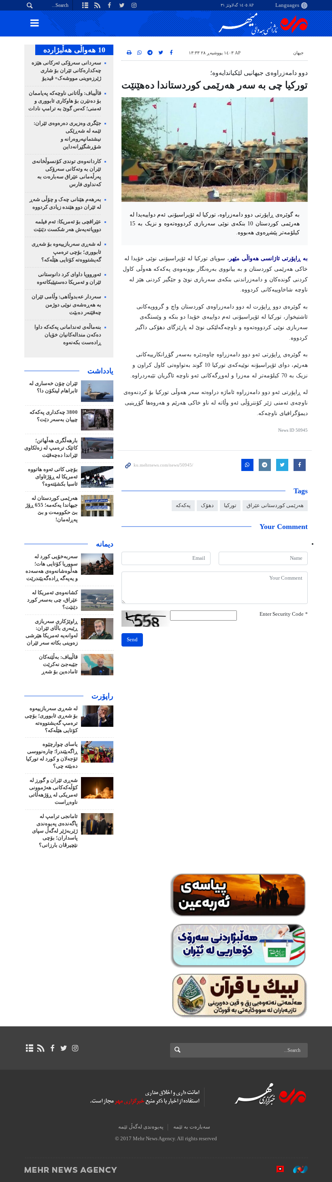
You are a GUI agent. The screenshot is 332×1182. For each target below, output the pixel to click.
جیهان (298, 52)
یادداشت (100, 371)
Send (132, 639)
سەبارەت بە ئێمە (191, 1127)
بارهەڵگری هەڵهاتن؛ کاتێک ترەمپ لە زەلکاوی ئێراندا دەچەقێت (51, 448)
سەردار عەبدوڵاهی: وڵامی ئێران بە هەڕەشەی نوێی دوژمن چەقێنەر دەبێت (66, 304)
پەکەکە (183, 505)
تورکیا (230, 505)
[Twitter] (64, 1048)
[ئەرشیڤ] (29, 1048)
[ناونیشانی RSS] (41, 1048)
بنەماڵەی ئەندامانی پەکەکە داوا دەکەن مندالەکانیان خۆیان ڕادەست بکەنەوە (67, 334)
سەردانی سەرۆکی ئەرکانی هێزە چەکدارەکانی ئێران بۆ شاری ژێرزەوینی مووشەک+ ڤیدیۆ (66, 70)
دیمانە (104, 544)
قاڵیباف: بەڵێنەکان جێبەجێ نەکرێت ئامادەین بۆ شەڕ (58, 664)
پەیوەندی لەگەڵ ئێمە (141, 1127)
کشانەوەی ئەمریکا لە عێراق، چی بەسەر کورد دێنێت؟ (52, 600)
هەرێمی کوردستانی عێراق (275, 505)
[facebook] (52, 1048)
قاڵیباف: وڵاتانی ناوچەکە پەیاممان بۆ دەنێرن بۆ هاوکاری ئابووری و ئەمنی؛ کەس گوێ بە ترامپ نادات (64, 100)
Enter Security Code (284, 614)
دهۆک (207, 505)
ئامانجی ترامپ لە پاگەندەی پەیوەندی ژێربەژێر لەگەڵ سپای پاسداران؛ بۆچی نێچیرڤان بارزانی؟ (55, 831)
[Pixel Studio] (276, 1169)
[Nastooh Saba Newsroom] (296, 1169)
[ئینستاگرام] (75, 1048)
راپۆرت (102, 696)
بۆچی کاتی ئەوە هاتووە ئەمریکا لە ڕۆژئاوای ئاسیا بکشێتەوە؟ (53, 477)
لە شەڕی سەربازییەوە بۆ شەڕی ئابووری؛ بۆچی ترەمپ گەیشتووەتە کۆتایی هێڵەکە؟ (66, 251)
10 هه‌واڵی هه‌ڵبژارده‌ (74, 50)
